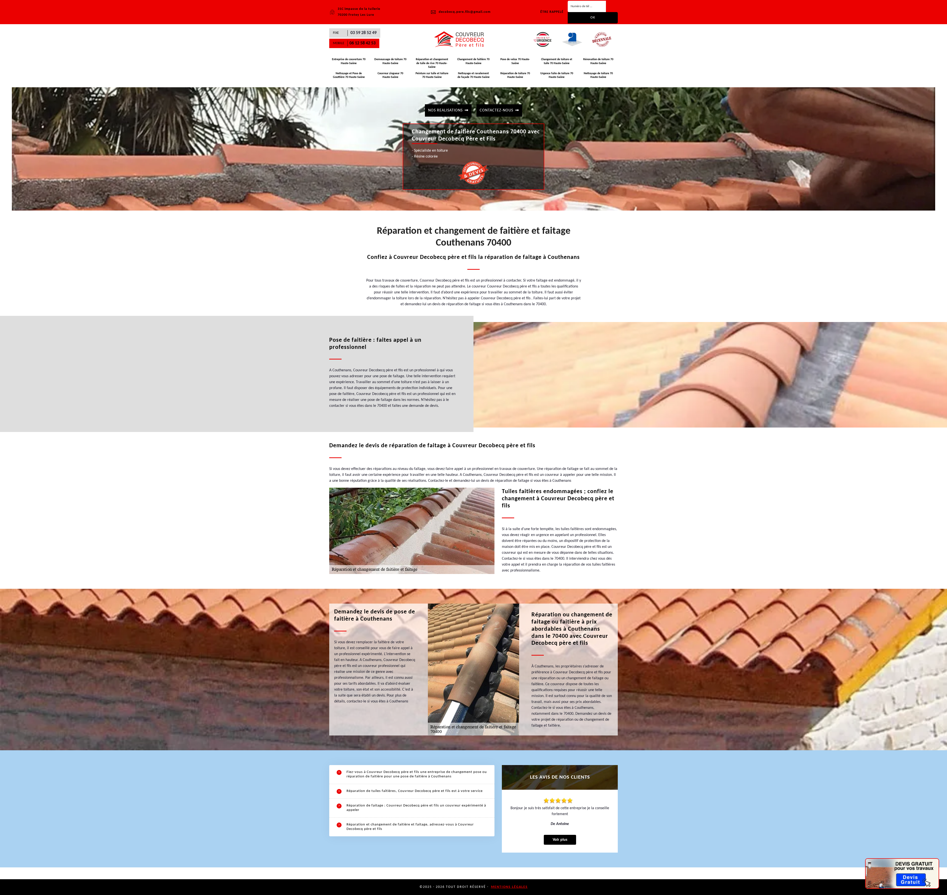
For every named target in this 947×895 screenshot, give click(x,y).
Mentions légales (509, 887)
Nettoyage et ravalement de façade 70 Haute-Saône (473, 75)
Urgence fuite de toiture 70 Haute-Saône (556, 75)
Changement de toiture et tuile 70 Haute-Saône (556, 61)
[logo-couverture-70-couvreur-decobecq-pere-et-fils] (461, 39)
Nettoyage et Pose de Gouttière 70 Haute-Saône (349, 75)
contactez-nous (496, 110)
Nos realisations (445, 110)
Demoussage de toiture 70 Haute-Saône (390, 61)
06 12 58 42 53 (362, 43)
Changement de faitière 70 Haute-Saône (473, 61)
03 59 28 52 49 (363, 33)
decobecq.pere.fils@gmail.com (465, 12)
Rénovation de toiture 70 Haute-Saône (598, 61)
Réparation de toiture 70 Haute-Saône (515, 75)
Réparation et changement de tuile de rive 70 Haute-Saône (432, 63)
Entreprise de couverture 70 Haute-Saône (348, 61)
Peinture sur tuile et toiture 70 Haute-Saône (432, 75)
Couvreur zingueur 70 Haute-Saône (390, 75)
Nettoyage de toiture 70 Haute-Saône (598, 75)
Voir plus (560, 840)
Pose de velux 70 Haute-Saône (515, 61)
